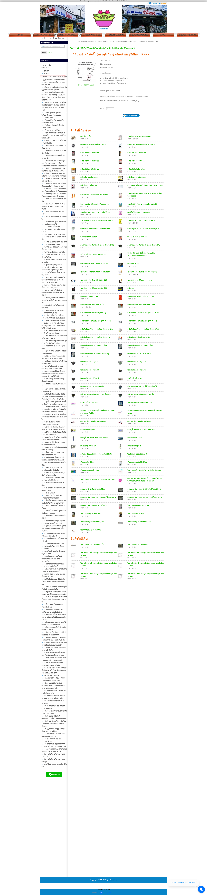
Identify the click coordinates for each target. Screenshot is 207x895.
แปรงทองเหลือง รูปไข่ (87, 429)
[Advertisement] (54, 830)
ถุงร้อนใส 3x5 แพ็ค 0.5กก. (136, 169)
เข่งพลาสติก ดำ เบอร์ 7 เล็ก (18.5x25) (93, 144)
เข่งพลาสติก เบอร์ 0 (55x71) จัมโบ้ (139, 353)
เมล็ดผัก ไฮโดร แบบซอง (88, 237)
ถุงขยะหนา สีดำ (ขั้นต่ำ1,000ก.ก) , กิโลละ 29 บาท (144, 489)
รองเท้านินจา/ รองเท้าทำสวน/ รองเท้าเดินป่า (95, 272)
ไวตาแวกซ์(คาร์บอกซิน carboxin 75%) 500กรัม (96, 220)
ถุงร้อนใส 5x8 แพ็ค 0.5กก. (89, 177)
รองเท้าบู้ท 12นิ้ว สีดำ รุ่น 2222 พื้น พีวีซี (93, 288)
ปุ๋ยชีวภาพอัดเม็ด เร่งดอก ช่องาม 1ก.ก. (93, 254)
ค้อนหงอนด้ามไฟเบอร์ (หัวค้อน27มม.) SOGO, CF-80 (145, 185)
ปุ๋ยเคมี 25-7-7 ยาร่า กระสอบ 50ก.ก (139, 136)
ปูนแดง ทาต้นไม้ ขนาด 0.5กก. (137, 237)
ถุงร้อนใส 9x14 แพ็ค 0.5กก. (136, 161)
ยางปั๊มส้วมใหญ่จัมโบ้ (134, 446)
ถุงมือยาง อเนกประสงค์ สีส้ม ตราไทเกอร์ (94, 195)
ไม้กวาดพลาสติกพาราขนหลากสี (138, 505)
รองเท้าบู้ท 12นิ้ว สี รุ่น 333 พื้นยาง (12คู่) (93, 280)
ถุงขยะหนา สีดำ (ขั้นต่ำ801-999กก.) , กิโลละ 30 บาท (98, 497)
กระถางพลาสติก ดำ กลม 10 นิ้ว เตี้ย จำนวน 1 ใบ (143, 245)
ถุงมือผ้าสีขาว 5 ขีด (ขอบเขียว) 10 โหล (93, 345)
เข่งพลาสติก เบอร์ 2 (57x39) (136, 362)
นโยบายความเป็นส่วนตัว (187, 35)
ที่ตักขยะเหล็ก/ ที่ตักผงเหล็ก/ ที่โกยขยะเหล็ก (94, 204)
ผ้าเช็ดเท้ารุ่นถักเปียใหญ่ (88, 446)
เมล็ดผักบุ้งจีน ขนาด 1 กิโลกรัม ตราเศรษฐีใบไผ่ (143, 228)
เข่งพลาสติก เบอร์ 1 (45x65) (89, 362)
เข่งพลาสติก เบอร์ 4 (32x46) (136, 370)
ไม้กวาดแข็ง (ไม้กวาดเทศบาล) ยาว (92, 522)
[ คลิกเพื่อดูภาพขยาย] (86, 85)
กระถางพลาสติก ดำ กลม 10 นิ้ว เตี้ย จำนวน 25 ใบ (97, 245)
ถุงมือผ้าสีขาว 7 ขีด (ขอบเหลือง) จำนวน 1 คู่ (95, 337)
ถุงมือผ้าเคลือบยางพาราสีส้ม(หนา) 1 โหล (141, 304)
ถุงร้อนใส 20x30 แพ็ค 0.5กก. (137, 153)
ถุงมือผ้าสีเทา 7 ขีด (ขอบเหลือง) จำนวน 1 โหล (96, 321)
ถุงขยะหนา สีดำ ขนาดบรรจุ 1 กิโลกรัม (93, 505)
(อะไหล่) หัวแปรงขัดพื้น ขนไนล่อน (139, 421)
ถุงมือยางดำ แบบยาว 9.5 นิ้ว (89, 296)
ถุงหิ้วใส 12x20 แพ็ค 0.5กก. (136, 177)
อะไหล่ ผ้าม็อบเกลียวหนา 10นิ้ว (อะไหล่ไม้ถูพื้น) (96, 454)
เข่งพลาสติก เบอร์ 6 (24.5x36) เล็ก (92, 386)
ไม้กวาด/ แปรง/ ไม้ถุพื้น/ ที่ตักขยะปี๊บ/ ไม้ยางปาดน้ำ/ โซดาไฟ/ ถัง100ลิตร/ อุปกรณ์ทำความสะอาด (102, 48)
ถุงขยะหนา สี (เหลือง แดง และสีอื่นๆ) (92, 489)
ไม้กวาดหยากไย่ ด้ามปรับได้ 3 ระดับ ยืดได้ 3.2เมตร (144, 470)
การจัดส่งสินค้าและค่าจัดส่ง (92, 35)
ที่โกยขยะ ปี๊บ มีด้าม (87, 462)
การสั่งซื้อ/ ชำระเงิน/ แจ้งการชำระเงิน (67, 35)
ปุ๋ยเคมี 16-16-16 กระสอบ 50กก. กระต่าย (141, 220)
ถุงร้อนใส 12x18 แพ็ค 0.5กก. (90, 153)
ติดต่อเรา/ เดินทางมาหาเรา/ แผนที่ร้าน (43, 35)
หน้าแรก (20, 35)
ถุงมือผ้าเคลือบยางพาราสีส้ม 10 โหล (92, 304)
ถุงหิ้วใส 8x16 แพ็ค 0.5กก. (89, 185)
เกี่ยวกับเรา (163, 35)
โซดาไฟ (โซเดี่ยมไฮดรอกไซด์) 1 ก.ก (139, 402)
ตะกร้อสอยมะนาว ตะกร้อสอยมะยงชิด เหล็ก (95, 228)
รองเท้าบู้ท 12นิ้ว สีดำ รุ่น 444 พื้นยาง (139, 280)
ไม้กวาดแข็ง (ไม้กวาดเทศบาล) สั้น (139, 522)
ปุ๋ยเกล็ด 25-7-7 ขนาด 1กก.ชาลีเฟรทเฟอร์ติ (142, 204)
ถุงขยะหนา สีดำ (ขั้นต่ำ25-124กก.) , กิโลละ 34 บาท (144, 497)
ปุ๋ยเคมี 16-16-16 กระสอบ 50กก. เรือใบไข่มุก (95, 212)
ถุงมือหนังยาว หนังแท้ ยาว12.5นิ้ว (138, 337)
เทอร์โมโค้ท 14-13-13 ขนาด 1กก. (138, 212)
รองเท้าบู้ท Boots (133, 264)
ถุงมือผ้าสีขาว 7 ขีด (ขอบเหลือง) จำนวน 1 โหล (143, 329)
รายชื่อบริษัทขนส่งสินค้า (116, 35)
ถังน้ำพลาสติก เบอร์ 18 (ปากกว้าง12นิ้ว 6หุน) (95, 394)
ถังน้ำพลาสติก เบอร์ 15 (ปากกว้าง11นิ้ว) (140, 394)
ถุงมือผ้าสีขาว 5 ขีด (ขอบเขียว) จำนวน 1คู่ (94, 353)
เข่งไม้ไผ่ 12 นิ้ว (85, 136)
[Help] (50, 53)
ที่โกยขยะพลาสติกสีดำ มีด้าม (137, 462)
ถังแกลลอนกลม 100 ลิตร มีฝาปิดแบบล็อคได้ (142, 386)
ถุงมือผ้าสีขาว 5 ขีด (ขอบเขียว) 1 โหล (140, 345)
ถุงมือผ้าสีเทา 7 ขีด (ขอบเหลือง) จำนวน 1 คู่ (142, 321)
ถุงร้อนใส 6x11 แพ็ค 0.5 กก (89, 169)
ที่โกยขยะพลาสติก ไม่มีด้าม (89, 470)
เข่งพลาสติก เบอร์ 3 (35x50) (89, 370)
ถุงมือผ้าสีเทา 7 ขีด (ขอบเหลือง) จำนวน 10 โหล (143, 313)
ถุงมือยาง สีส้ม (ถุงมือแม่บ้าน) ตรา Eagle (140, 296)
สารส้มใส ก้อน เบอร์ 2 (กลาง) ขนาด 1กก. (94, 264)
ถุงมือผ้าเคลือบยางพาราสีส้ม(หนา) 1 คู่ (93, 313)
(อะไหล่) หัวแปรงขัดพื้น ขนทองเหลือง (93, 421)
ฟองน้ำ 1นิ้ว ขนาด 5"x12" (89, 402)
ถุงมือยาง (130, 288)
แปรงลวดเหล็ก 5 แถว (134, 437)
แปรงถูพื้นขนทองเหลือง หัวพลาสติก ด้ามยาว (142, 429)
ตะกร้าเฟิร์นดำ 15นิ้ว (134, 378)
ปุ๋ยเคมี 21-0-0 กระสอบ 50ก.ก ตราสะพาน (141, 144)
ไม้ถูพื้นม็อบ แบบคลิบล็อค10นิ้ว (137, 454)
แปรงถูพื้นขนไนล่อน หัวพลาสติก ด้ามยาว (94, 437)
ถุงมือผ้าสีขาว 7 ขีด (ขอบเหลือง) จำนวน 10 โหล (96, 329)
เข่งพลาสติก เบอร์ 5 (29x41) (89, 378)
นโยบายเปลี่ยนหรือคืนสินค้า (139, 35)
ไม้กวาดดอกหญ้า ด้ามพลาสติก (90, 513)
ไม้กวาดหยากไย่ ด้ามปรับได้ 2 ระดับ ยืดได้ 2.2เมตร (97, 479)
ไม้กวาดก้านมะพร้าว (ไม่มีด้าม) (90, 530)
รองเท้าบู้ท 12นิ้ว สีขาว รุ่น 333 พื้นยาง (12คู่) (142, 272)
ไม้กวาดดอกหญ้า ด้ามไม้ (135, 513)
